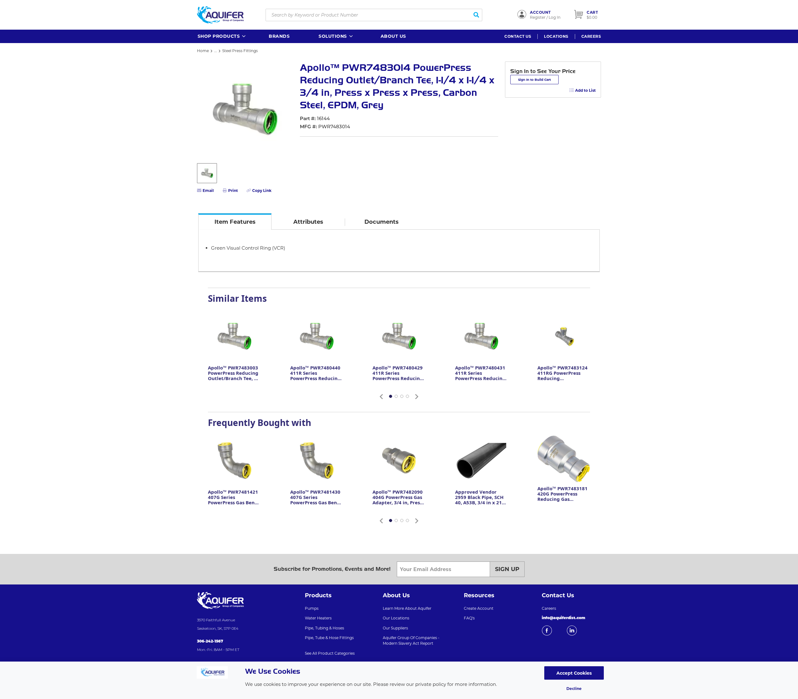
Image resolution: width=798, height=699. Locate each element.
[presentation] (235, 221)
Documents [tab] (381, 221)
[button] (222, 36)
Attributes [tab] (308, 221)
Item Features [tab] (235, 221)
